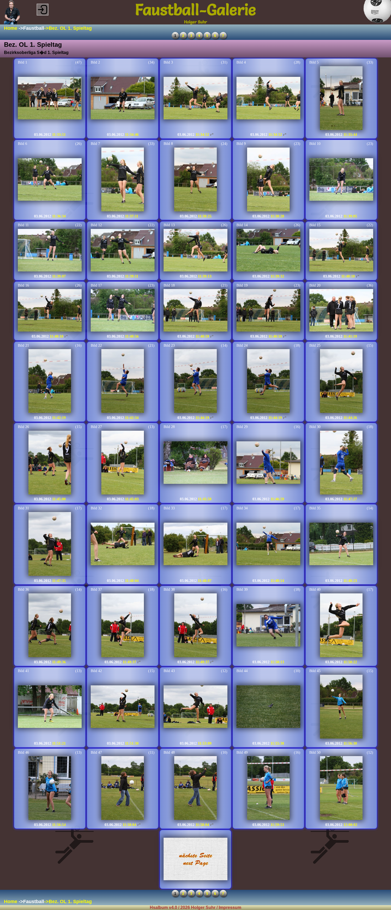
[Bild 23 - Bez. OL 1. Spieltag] (195, 381)
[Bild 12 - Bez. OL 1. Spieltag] (123, 250)
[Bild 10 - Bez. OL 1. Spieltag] (341, 180)
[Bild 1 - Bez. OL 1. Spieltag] (50, 98)
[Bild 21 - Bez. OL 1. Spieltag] (49, 381)
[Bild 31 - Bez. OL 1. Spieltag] (49, 544)
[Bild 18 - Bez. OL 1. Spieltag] (195, 311)
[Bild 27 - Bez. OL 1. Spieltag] (122, 463)
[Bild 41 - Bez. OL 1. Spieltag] (50, 707)
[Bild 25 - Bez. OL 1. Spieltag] (341, 381)
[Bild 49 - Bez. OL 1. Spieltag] (268, 788)
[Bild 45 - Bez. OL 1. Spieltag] (341, 707)
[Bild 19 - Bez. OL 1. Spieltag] (268, 311)
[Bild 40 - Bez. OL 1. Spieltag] (341, 625)
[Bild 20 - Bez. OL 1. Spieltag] (341, 311)
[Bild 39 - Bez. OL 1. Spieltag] (268, 626)
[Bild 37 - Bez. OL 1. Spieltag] (122, 625)
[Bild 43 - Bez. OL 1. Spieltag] (195, 707)
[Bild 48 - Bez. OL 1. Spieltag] (195, 788)
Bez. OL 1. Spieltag (70, 28)
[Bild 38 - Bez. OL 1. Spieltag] (195, 625)
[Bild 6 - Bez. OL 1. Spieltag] (50, 180)
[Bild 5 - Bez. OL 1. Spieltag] (341, 98)
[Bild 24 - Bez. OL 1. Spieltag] (268, 381)
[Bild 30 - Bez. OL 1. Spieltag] (341, 463)
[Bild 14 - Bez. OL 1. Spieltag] (268, 250)
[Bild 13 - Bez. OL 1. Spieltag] (195, 250)
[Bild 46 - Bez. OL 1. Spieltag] (49, 788)
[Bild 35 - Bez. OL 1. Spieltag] (341, 544)
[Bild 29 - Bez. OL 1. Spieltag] (268, 463)
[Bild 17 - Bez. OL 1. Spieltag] (123, 311)
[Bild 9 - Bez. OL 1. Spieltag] (268, 180)
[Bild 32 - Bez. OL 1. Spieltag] (123, 544)
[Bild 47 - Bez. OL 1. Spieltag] (122, 788)
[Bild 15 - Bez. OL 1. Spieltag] (341, 250)
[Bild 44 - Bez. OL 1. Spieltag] (268, 707)
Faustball (33, 28)
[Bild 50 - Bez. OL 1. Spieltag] (341, 788)
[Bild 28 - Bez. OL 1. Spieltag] (195, 463)
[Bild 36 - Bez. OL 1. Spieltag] (49, 625)
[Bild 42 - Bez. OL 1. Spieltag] (123, 707)
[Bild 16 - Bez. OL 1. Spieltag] (50, 311)
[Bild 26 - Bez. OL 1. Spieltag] (49, 463)
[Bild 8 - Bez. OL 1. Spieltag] (195, 180)
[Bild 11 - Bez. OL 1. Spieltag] (50, 250)
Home (10, 28)
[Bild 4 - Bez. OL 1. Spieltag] (268, 98)
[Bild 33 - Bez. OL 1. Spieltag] (195, 544)
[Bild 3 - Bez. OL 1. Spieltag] (195, 98)
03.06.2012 (42, 134)
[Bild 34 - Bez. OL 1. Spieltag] (268, 544)
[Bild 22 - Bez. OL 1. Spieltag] (122, 381)
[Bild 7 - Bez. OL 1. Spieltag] (122, 180)
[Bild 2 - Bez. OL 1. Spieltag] (123, 98)
